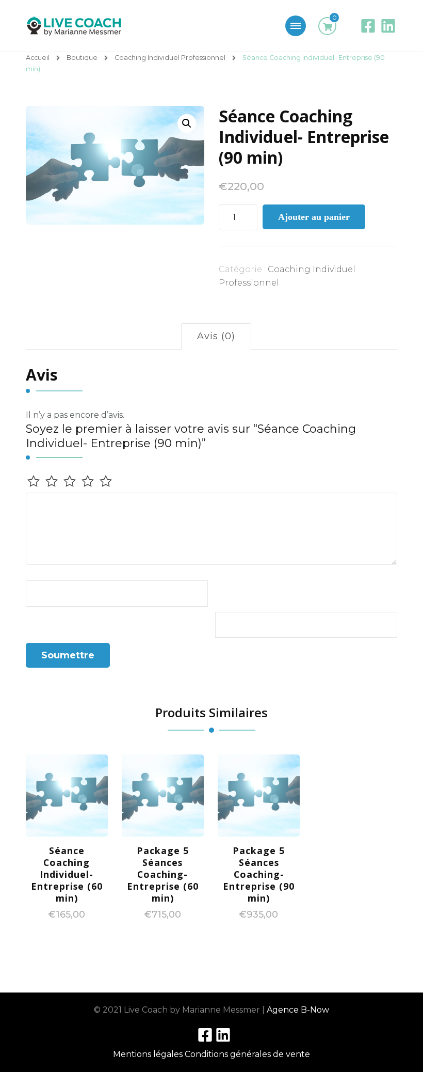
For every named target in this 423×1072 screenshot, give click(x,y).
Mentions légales (148, 1054)
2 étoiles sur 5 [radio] (51, 481)
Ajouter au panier (314, 217)
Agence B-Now (298, 1010)
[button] (186, 123)
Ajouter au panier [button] (66, 811)
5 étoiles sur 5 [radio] (106, 481)
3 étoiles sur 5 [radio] (69, 481)
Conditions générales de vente (247, 1054)
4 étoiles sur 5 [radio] (88, 481)
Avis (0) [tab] (216, 336)
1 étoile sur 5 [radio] (33, 481)
